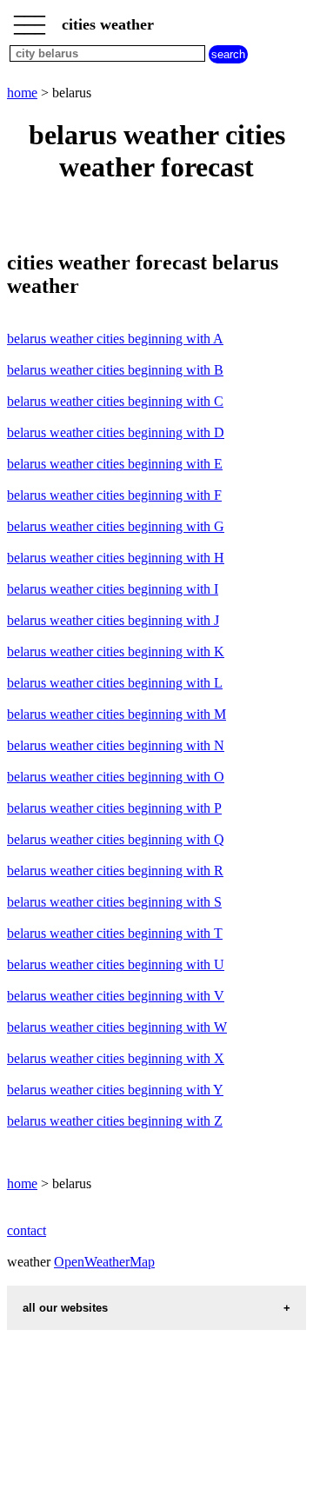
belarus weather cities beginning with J (113, 620)
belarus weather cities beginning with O (115, 776)
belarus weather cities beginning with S (114, 901)
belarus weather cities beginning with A (115, 338)
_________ (29, 19)
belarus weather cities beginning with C (115, 401)
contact (26, 1230)
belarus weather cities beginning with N (115, 745)
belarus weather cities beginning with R (115, 870)
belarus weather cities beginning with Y (115, 1089)
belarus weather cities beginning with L (115, 682)
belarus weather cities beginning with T (115, 933)
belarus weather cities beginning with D (115, 432)
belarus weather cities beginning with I (112, 589)
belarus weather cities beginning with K (115, 651)
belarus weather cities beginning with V (115, 995)
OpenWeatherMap (104, 1261)
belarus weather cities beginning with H (115, 557)
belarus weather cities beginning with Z (115, 1120)
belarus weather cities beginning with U (115, 964)
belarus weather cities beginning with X (115, 1058)
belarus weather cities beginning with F (114, 495)
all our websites (65, 1307)
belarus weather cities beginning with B (115, 369)
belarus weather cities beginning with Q (115, 839)
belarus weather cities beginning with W (117, 1027)
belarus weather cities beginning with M (116, 714)
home (22, 92)
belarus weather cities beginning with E (115, 463)
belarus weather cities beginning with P (114, 808)
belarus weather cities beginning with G (115, 526)
